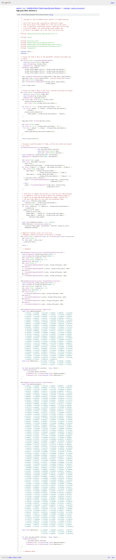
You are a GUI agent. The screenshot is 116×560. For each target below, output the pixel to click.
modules (67, 8)
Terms (19, 557)
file (51, 14)
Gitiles (10, 557)
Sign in (112, 2)
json (113, 557)
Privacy (15, 557)
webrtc (19, 8)
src (24, 8)
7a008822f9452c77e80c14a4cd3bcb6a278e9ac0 (43, 8)
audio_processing (77, 8)
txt (109, 557)
